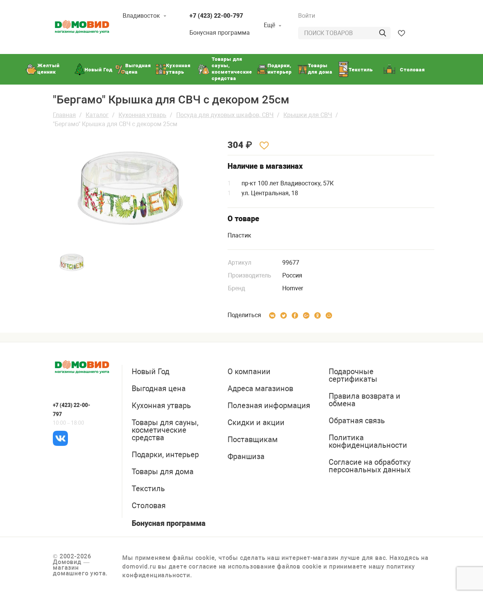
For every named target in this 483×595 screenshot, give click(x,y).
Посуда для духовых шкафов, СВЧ (225, 115)
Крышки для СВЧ (307, 115)
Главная (64, 115)
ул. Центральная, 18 (270, 193)
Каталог (97, 115)
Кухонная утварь (142, 115)
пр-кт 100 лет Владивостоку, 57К (288, 183)
